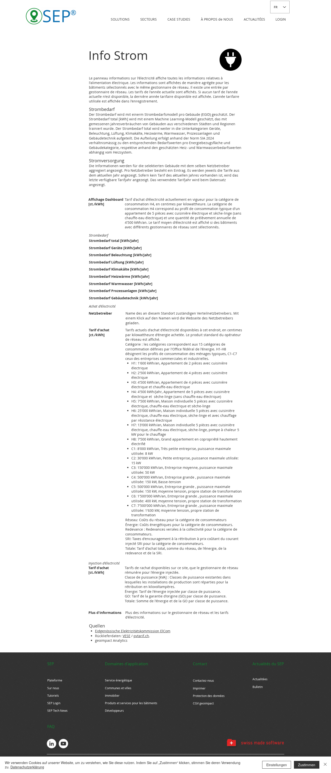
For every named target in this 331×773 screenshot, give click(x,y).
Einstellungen (276, 764)
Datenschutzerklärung (27, 767)
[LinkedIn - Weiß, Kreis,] (51, 743)
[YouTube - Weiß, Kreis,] (63, 743)
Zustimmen (306, 764)
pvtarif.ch (141, 636)
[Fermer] (325, 764)
